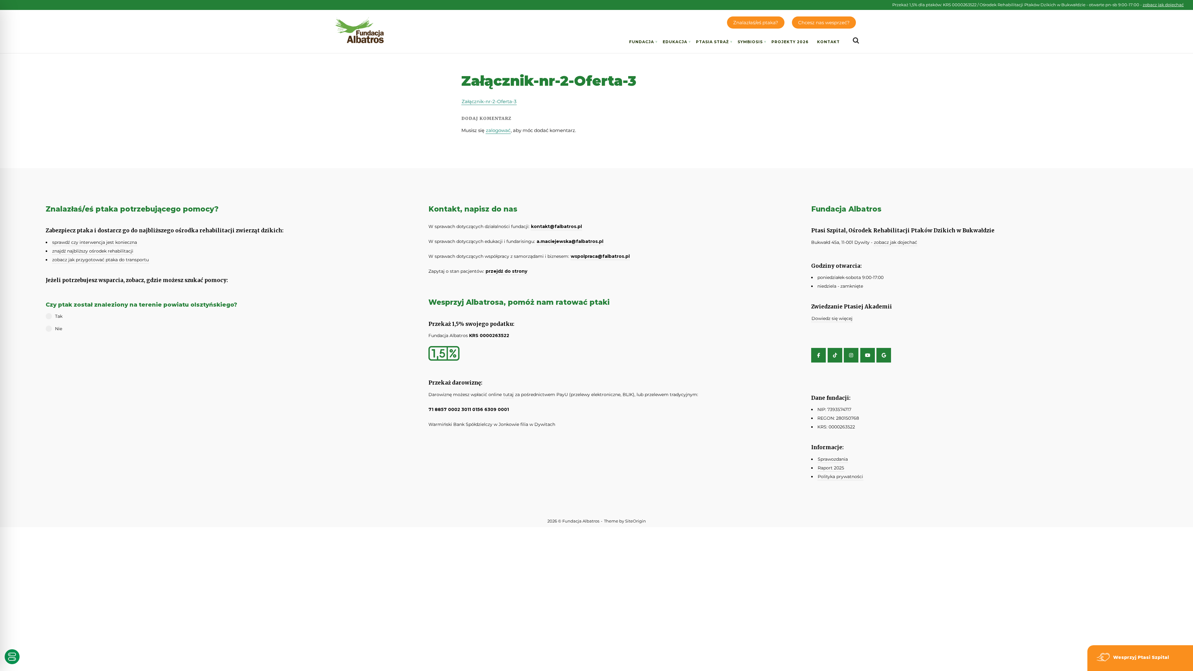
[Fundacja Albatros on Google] (883, 355)
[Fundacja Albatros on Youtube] (867, 355)
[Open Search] (856, 40)
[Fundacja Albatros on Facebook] (818, 355)
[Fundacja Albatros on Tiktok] (835, 355)
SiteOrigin (635, 520)
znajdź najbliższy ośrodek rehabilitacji (92, 251)
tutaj (508, 394)
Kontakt (828, 41)
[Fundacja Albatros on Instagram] (851, 355)
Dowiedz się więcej (831, 318)
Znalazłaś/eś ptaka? (755, 22)
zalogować (498, 130)
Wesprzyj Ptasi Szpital (1141, 657)
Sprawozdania (833, 459)
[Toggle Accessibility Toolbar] (12, 657)
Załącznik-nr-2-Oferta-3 (489, 101)
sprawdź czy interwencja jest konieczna (94, 242)
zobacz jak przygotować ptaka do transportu (100, 259)
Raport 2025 (831, 468)
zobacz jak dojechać (1163, 4)
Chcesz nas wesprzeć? (824, 22)
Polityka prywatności (840, 476)
